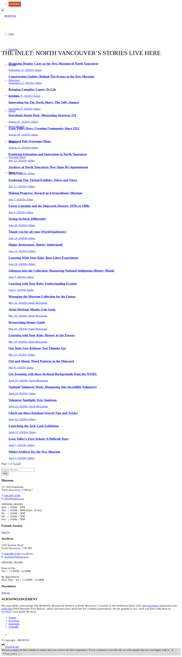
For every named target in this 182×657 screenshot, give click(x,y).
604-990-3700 (12, 495)
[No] (20, 654)
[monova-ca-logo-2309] (8, 16)
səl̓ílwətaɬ (6, 608)
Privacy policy (10, 653)
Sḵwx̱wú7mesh (150, 605)
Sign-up (5, 592)
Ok (172, 650)
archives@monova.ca (16, 556)
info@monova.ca (14, 498)
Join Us (5, 532)
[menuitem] (95, 4)
